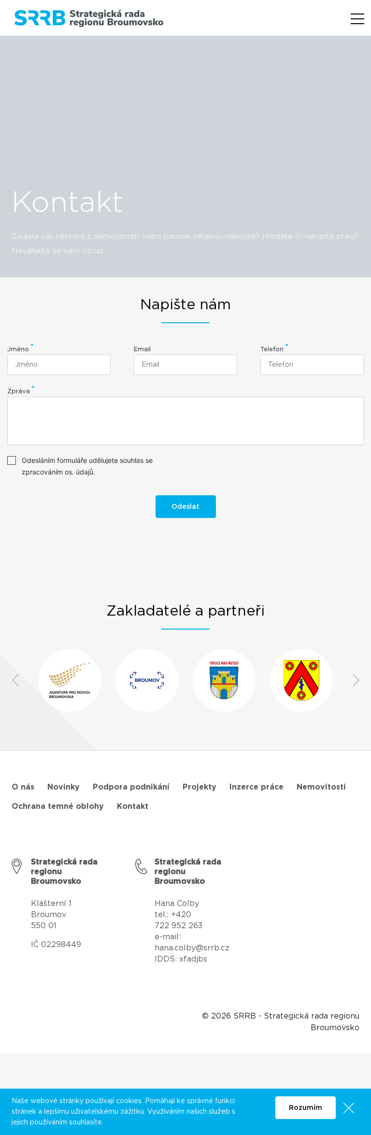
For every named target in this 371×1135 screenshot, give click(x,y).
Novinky (63, 787)
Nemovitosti (321, 787)
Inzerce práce (256, 787)
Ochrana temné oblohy (58, 806)
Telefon (272, 349)
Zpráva (18, 391)
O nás (23, 787)
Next (356, 680)
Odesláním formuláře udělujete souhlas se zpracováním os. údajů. (87, 466)
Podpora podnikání (131, 787)
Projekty (199, 787)
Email (142, 349)
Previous (15, 680)
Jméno (18, 349)
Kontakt (132, 806)
